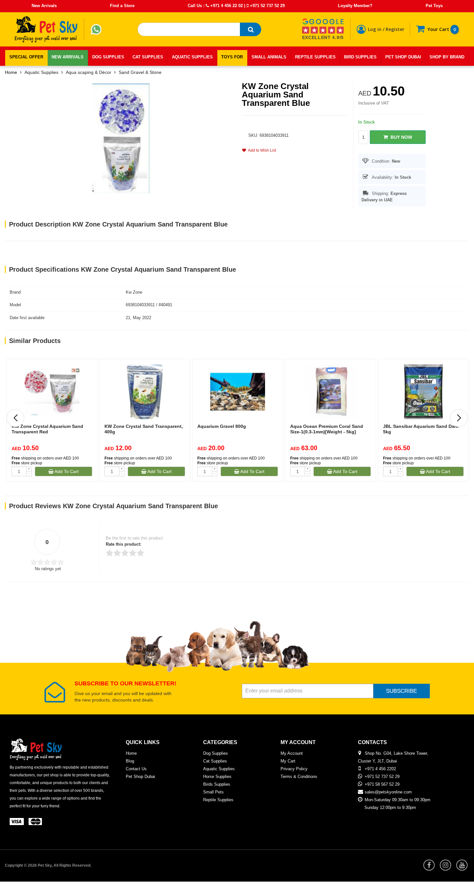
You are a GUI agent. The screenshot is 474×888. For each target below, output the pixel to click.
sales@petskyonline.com (388, 792)
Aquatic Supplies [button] (192, 57)
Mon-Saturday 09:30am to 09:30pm (397, 799)
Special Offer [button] (26, 57)
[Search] (250, 29)
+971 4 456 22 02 (226, 5)
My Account (292, 753)
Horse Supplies (217, 776)
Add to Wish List (261, 150)
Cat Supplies (215, 761)
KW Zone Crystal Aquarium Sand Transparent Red (47, 429)
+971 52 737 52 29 (267, 5)
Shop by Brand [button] (447, 57)
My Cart (288, 761)
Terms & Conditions (299, 776)
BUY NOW (400, 137)
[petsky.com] (46, 29)
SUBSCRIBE (401, 691)
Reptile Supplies (218, 799)
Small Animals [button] (269, 57)
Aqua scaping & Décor (88, 72)
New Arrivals (44, 5)
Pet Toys (434, 5)
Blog (130, 761)
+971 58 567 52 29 (382, 784)
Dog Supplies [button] (108, 57)
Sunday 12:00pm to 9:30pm (390, 807)
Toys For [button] (232, 57)
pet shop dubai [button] (403, 57)
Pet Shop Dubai (140, 776)
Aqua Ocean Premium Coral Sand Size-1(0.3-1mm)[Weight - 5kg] (326, 429)
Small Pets (213, 792)
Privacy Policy (294, 768)
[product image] (121, 138)
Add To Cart (66, 471)
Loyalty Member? (355, 5)
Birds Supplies (216, 784)
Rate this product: (123, 544)
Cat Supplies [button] (148, 57)
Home (11, 72)
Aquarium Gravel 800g (221, 426)
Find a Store (122, 5)
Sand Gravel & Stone (140, 72)
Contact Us (136, 768)
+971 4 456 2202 (380, 768)
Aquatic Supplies (41, 72)
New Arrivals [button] (68, 57)
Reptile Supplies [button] (315, 57)
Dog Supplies (215, 753)
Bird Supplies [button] (360, 57)
